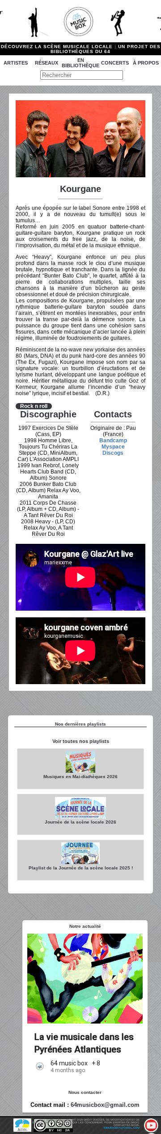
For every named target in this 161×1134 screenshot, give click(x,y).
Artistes (16, 62)
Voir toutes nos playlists (80, 741)
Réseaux (46, 62)
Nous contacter (85, 1092)
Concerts (115, 62)
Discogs (112, 453)
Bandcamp (113, 440)
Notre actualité (85, 926)
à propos (146, 62)
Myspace (113, 447)
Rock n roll (33, 406)
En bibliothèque (80, 62)
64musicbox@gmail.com (105, 1104)
